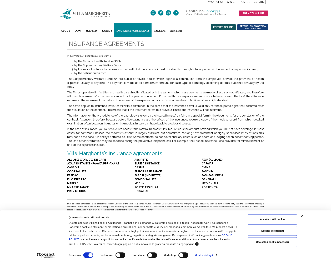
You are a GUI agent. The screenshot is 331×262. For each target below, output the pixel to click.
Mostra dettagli (204, 255)
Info (78, 30)
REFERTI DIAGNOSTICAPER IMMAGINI (253, 27)
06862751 (212, 11)
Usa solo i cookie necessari (272, 241)
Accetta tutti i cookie (272, 219)
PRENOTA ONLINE (253, 13)
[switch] (120, 255)
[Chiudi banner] (302, 215)
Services (92, 30)
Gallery (160, 30)
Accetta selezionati (272, 230)
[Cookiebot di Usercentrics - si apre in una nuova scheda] (46, 255)
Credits (259, 2)
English (176, 30)
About (65, 30)
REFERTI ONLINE (223, 27)
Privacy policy (214, 2)
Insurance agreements (133, 30)
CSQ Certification (238, 2)
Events (107, 30)
